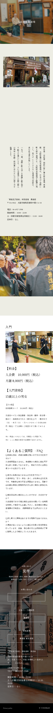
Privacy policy (7, 708)
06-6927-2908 (22, 670)
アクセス (19, 662)
